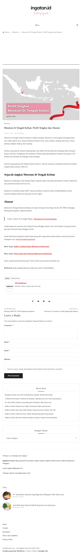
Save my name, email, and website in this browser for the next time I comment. (34, 369)
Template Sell (43, 551)
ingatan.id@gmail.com (15, 468)
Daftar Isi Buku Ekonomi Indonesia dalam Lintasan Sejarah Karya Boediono (31, 417)
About (5, 524)
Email (6, 350)
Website (7, 359)
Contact (5, 528)
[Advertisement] (41, 50)
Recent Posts (15, 278)
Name (7, 342)
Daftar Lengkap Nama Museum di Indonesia (31, 246)
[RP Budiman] (9, 287)
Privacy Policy (8, 539)
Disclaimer (6, 532)
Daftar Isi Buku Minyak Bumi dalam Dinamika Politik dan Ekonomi (28, 406)
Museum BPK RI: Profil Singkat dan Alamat (19, 311)
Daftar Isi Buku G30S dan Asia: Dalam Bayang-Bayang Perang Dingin (29, 414)
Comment (8, 325)
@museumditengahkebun (25, 239)
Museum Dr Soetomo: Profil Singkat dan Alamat (61, 311)
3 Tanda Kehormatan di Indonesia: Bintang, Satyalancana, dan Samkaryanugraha (33, 399)
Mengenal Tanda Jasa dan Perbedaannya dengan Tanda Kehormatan (29, 395)
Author (7, 278)
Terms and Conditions (10, 536)
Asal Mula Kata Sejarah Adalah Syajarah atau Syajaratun (34, 505)
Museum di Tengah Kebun (45, 219)
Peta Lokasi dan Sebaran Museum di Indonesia (33, 254)
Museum (7, 123)
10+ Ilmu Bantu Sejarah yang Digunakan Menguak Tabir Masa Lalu (28, 402)
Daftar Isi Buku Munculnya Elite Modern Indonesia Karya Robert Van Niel (30, 410)
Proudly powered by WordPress (14, 551)
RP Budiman (20, 133)
